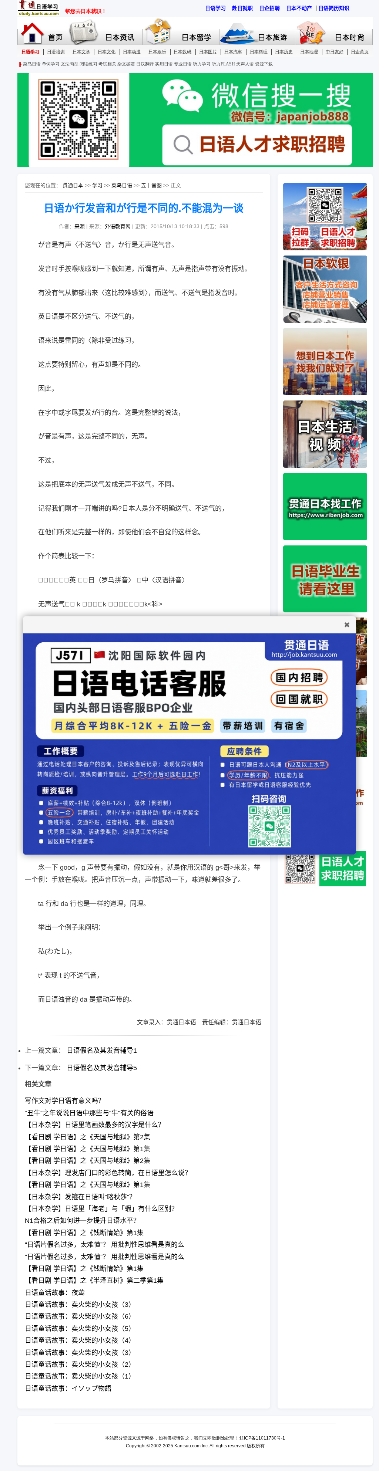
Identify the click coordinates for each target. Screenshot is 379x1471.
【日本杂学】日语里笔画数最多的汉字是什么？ (95, 1125)
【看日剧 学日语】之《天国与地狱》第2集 (87, 1137)
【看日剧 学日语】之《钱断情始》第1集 (84, 1233)
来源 (79, 226)
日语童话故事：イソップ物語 (68, 1388)
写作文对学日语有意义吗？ (65, 1101)
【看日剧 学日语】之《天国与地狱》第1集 (87, 1149)
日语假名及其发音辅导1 (102, 1050)
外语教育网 (118, 226)
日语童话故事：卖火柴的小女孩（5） (80, 1328)
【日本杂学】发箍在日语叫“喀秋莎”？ (80, 1197)
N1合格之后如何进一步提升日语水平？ (82, 1220)
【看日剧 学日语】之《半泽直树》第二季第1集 (94, 1280)
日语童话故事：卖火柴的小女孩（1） (80, 1376)
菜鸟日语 (121, 185)
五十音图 (151, 185)
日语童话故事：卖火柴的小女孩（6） (80, 1316)
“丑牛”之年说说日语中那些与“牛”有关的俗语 (89, 1113)
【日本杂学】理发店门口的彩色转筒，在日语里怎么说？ (108, 1173)
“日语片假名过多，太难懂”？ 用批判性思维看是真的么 (104, 1244)
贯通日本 (73, 185)
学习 (97, 185)
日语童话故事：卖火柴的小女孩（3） (80, 1304)
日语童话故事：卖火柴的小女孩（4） (80, 1340)
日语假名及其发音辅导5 (102, 1068)
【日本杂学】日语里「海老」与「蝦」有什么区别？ (101, 1209)
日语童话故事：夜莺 (55, 1292)
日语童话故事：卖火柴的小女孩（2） (80, 1364)
